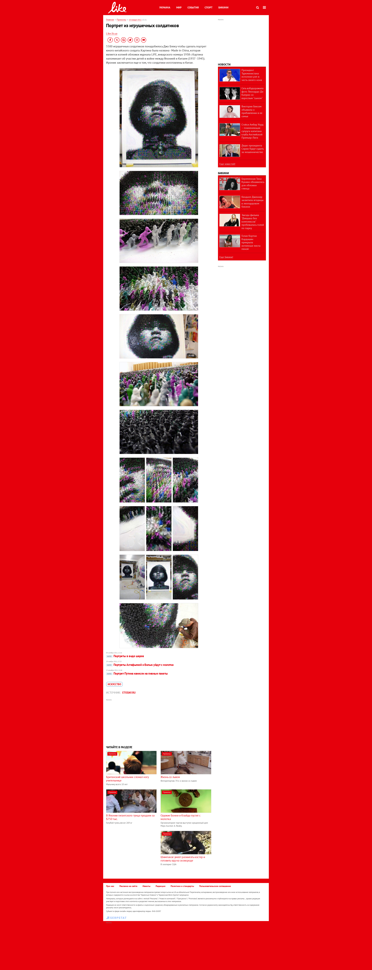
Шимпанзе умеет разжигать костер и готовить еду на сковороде (183, 858)
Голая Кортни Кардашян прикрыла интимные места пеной (251, 242)
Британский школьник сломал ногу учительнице (127, 778)
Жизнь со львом (170, 777)
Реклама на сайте (128, 886)
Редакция (160, 886)
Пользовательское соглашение (215, 886)
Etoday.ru (129, 692)
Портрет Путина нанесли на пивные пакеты (137, 673)
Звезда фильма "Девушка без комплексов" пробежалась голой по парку (253, 221)
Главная (110, 19)
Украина (164, 7)
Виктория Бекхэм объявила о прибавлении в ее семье (252, 111)
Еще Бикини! (226, 257)
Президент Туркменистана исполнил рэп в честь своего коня (252, 75)
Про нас (110, 886)
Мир (178, 7)
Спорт (208, 7)
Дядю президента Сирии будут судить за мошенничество (253, 149)
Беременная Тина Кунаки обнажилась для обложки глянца (253, 183)
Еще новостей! (227, 164)
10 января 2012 (135, 20)
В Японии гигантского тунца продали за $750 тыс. (130, 817)
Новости (224, 64)
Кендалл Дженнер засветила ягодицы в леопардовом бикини (252, 201)
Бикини (223, 7)
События (193, 7)
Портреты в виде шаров (125, 656)
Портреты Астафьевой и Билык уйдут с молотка (140, 665)
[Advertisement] (159, 722)
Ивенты (146, 886)
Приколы (121, 19)
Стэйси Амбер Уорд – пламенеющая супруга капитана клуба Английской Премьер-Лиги (252, 131)
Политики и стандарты (182, 886)
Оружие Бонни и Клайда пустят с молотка (180, 817)
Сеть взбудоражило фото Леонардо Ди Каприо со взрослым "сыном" (253, 93)
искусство (114, 684)
